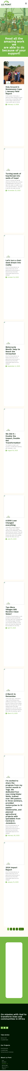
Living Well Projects (4, 1050)
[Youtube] (7, 1028)
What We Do (4, 1063)
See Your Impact (5, 1065)
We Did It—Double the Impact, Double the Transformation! (13, 438)
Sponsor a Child (4, 1037)
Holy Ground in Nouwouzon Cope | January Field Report (14, 90)
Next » (21, 929)
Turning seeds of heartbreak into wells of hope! (13, 176)
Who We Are (4, 1061)
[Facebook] (4, 1028)
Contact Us (4, 1068)
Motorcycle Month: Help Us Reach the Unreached (13, 350)
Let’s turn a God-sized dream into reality (14, 262)
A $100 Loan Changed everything (11, 523)
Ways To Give (4, 1067)
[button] (26, 3)
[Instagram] (2, 1028)
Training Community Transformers (7, 1052)
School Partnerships (4, 1048)
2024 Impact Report (11, 868)
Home (3, 1060)
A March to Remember (11, 695)
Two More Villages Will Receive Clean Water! (12, 610)
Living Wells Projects (4, 1039)
